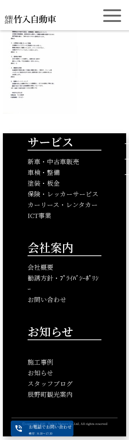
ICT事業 (39, 215)
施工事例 (40, 361)
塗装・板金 (44, 183)
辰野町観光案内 (50, 394)
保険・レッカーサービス (63, 193)
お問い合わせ (47, 299)
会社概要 (40, 267)
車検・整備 (44, 172)
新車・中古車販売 (53, 161)
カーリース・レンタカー (63, 204)
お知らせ (40, 372)
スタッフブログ (50, 383)
